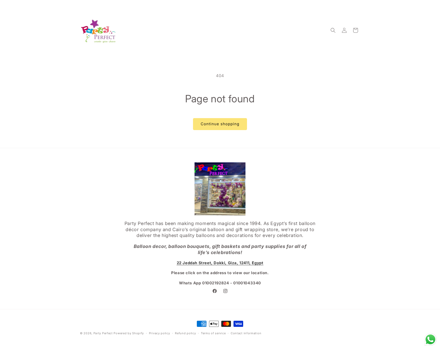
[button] (333, 30)
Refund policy (185, 333)
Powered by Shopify (129, 333)
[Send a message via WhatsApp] (430, 339)
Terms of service (213, 333)
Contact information (246, 333)
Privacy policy (159, 333)
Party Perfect (103, 333)
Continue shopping (220, 123)
